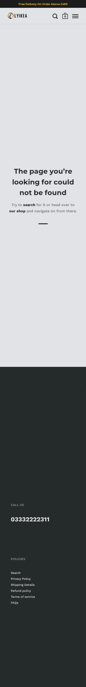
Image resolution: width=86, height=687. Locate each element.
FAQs (14, 602)
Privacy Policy (21, 579)
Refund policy (21, 590)
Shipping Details (23, 584)
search (29, 204)
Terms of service (23, 596)
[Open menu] (75, 16)
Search (16, 573)
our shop (17, 211)
